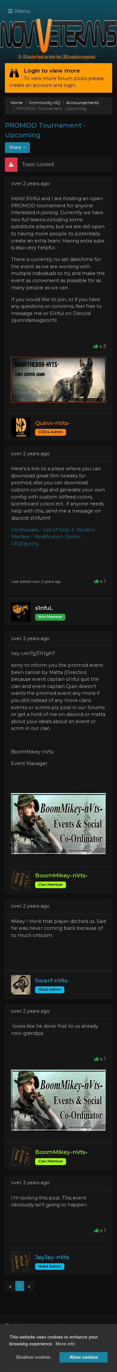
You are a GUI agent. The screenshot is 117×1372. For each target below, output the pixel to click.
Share (15, 147)
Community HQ (44, 102)
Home (17, 102)
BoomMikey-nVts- (61, 875)
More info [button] (65, 1343)
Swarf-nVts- (52, 980)
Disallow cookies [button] (33, 1357)
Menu (22, 11)
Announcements (82, 102)
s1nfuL (44, 607)
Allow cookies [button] (84, 1357)
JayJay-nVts (52, 1257)
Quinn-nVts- (52, 422)
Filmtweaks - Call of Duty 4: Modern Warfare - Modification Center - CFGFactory (53, 537)
